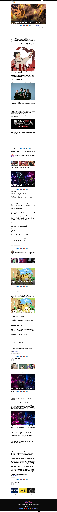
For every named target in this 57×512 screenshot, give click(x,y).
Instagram (16, 351)
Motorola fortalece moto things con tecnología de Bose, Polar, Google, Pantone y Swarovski (30, 265)
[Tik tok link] (37, 508)
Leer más (42, 511)
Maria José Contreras (17, 358)
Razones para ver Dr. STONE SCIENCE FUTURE (14, 370)
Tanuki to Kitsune (17, 353)
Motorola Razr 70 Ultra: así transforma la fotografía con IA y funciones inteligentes (22, 265)
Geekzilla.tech (13, 23)
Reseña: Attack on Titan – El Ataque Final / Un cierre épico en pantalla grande (23, 167)
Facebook (18, 351)
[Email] (28, 508)
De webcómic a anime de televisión (15, 291)
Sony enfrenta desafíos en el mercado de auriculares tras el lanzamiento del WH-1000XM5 (21, 398)
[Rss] (30, 508)
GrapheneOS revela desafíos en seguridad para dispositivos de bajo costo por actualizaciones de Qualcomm (22, 198)
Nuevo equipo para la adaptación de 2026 (15, 292)
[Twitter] (22, 508)
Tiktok (13, 351)
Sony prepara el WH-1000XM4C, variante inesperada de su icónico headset (30, 495)
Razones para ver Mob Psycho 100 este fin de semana (31, 370)
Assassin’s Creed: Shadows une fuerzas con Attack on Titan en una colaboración (14, 167)
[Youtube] (26, 508)
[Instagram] (24, 508)
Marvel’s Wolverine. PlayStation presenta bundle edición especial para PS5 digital (22, 495)
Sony (14, 477)
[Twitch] (32, 508)
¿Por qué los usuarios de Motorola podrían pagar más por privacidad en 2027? (20, 193)
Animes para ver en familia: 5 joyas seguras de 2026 (22, 370)
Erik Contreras (13, 186)
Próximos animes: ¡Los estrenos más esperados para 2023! (25, 117)
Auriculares (12, 477)
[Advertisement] (23, 33)
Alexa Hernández (13, 389)
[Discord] (45, 0)
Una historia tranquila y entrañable (15, 290)
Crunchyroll (14, 353)
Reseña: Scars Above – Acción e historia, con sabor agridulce (30, 152)
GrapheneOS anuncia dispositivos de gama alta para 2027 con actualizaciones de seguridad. (21, 194)
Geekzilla (12, 20)
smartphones (18, 245)
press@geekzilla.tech (30, 506)
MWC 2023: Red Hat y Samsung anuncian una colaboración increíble (16, 152)
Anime (12, 280)
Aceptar (39, 511)
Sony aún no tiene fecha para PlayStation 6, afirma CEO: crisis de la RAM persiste (14, 495)
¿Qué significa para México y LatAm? (15, 196)
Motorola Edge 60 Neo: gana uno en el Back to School (14, 264)
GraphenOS (12, 245)
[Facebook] (20, 508)
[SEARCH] (45, 27)
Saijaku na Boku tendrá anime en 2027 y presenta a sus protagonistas (24, 332)
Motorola (15, 245)
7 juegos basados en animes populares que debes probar (31, 167)
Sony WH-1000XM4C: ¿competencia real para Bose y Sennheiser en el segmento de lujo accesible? (22, 397)
